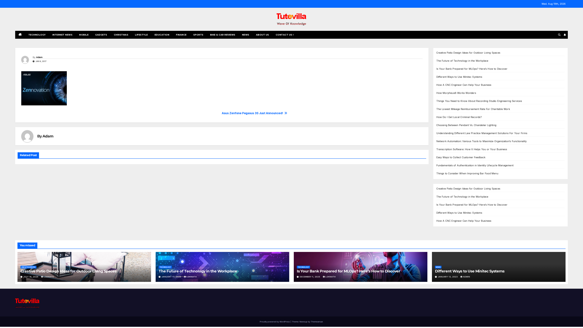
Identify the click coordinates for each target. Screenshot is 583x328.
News (245, 34)
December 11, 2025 (310, 277)
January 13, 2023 (448, 277)
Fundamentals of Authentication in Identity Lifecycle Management (475, 165)
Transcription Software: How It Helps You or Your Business (471, 149)
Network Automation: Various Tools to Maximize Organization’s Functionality (481, 141)
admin (466, 277)
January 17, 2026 (172, 277)
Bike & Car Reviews (222, 34)
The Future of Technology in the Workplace (462, 60)
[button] (559, 34)
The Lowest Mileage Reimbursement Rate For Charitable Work (473, 109)
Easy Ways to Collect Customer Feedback (461, 157)
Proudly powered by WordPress (275, 321)
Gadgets (101, 34)
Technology (37, 34)
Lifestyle (141, 34)
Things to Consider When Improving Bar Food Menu (467, 173)
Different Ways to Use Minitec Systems (459, 76)
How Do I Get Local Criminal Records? (459, 117)
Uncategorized (28, 267)
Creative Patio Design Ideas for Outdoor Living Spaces (468, 52)
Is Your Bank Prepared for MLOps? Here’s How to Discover (472, 68)
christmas (121, 34)
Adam (39, 57)
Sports (198, 34)
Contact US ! (285, 34)
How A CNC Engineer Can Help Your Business (463, 84)
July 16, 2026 (31, 277)
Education (162, 34)
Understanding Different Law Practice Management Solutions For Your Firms (481, 133)
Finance (181, 34)
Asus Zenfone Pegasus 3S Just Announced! (252, 113)
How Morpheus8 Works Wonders (456, 92)
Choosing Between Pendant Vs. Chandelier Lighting (466, 125)
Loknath (49, 277)
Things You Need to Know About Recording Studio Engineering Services (479, 100)
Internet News (62, 34)
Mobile (84, 34)
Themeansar (317, 321)
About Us (262, 34)
